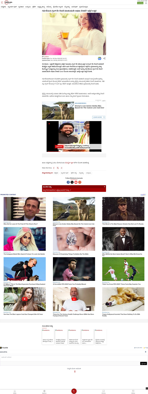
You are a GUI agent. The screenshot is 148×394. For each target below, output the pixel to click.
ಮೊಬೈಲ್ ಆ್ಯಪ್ (69, 163)
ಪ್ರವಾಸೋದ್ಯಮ (83, 7)
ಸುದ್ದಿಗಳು (3, 7)
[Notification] (146, 2)
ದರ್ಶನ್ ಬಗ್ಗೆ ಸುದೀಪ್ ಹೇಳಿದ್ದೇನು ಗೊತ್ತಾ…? (48, 340)
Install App (140, 3)
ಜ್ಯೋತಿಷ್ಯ (67, 7)
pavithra (46, 56)
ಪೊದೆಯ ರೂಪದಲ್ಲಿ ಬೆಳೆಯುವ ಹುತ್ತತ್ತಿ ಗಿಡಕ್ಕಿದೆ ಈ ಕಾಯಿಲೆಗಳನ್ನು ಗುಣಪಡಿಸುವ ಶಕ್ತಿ (100, 341)
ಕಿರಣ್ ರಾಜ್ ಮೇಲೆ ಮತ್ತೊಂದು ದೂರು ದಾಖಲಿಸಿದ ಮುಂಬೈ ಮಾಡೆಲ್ (73, 341)
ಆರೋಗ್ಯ (48, 7)
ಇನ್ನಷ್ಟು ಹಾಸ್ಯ (41, 7)
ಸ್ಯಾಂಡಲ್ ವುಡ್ (12, 7)
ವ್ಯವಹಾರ (21, 7)
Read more (59, 146)
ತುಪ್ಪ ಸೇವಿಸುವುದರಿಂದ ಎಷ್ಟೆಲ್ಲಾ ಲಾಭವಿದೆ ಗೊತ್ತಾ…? (57, 190)
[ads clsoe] (147, 388)
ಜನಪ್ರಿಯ (28, 7)
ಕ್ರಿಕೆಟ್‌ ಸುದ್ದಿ (73, 173)
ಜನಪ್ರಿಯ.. (88, 173)
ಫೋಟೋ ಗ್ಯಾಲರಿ (58, 7)
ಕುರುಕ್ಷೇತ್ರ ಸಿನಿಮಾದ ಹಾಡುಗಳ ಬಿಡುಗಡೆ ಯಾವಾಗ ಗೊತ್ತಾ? (60, 341)
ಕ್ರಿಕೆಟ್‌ (34, 7)
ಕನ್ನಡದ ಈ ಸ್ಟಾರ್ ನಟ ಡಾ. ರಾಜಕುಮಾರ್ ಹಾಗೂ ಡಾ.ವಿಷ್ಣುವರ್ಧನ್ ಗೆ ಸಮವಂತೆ (87, 341)
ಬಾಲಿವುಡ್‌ (74, 7)
